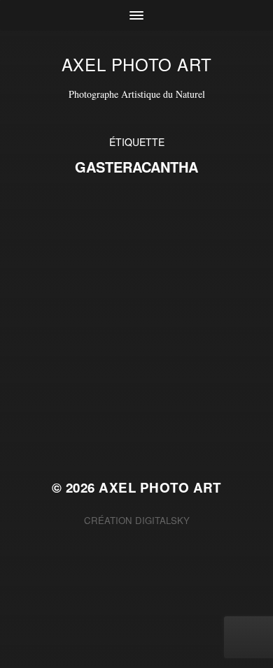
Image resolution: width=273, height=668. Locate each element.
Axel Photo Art (136, 64)
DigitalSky (162, 520)
